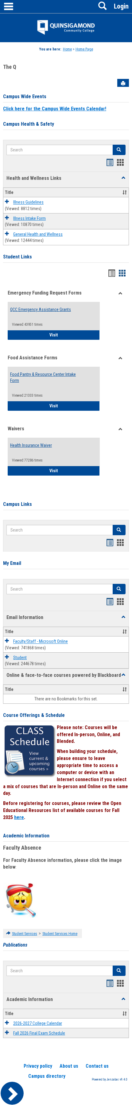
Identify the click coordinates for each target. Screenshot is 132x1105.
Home (67, 49)
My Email (12, 563)
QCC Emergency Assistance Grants (40, 309)
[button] (123, 178)
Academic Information (26, 836)
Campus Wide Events (24, 96)
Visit (74, 334)
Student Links (17, 257)
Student (20, 657)
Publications (15, 945)
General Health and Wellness (38, 234)
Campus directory (46, 1076)
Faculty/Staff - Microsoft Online (40, 641)
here (19, 817)
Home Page (84, 49)
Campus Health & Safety (28, 124)
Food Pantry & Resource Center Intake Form (43, 377)
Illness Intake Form (29, 218)
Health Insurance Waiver (31, 445)
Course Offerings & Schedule (34, 715)
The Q (9, 67)
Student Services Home (59, 934)
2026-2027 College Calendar (37, 1023)
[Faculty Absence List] (20, 900)
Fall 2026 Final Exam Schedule (39, 1033)
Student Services (24, 934)
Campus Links (17, 504)
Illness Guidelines (28, 202)
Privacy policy (38, 1066)
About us (69, 1066)
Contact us (97, 1066)
